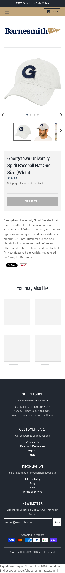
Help (32, 454)
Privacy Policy (32, 479)
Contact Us (42, 400)
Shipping (12, 183)
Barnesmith (16, 552)
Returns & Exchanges (32, 446)
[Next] (61, 115)
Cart (54, 11)
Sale (32, 487)
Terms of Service (32, 491)
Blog (32, 483)
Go (57, 522)
